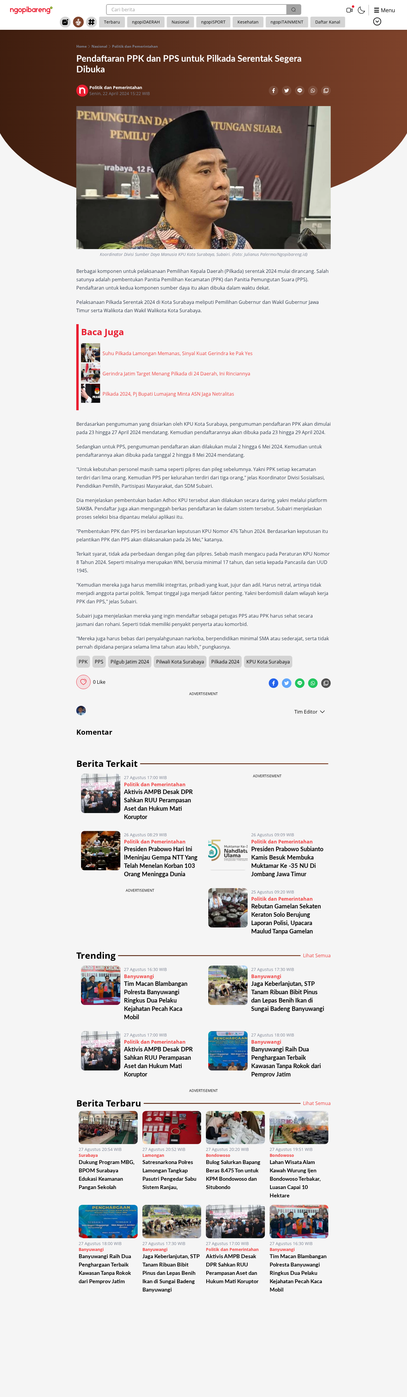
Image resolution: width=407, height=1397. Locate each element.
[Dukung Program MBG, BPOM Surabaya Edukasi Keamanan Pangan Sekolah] (108, 1127)
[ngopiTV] (349, 10)
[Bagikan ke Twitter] (287, 91)
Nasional (180, 22)
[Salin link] (326, 91)
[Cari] (293, 9)
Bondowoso (218, 1155)
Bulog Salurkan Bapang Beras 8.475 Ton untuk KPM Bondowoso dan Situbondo (233, 1175)
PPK (83, 661)
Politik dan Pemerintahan (135, 46)
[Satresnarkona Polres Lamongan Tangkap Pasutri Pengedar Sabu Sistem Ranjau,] (171, 1127)
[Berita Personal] (78, 22)
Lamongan (153, 1155)
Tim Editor (306, 711)
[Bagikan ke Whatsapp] (313, 91)
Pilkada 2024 (225, 661)
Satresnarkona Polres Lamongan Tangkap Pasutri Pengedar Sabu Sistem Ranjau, (169, 1175)
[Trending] (65, 22)
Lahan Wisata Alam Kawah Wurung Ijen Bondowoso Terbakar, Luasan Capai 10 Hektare (295, 1179)
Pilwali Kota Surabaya (180, 661)
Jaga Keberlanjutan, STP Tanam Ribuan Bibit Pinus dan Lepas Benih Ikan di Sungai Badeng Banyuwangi (170, 1273)
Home (81, 46)
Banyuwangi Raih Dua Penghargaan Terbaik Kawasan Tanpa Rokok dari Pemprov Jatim (105, 1269)
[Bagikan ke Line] (300, 91)
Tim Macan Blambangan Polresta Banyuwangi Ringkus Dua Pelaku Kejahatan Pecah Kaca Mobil (155, 1000)
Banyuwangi (139, 976)
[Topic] (91, 22)
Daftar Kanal (327, 22)
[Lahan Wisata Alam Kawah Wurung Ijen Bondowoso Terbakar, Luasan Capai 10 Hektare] (299, 1127)
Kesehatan (248, 22)
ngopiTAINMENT (287, 22)
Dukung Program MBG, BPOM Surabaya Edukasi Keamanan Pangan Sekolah (106, 1175)
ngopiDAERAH (146, 22)
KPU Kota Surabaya (268, 661)
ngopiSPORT (213, 22)
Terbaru (112, 22)
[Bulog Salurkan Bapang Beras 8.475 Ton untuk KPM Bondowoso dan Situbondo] (235, 1127)
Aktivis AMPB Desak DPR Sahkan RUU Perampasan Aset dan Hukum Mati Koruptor (232, 1269)
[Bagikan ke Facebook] (274, 91)
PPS (99, 661)
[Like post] (83, 682)
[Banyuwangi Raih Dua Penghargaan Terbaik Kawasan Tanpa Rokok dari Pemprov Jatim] (228, 1055)
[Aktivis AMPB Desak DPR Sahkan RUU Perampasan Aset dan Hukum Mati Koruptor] (100, 797)
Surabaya (88, 1155)
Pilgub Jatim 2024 (130, 661)
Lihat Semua (317, 955)
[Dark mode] (361, 10)
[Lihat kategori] (377, 21)
